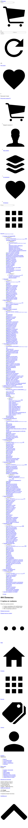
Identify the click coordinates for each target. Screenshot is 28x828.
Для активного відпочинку (9, 776)
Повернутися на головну (6, 613)
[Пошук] (13, 2)
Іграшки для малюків (8, 769)
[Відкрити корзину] (14, 29)
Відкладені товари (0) (6, 98)
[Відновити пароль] (14, 60)
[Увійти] (1, 31)
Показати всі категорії (6, 779)
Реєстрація (3, 65)
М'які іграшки (6, 772)
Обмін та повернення (8, 762)
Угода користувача (7, 760)
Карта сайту (3, 766)
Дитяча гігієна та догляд (8, 777)
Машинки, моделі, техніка (9, 774)
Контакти (5, 764)
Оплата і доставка (7, 761)
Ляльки (5, 771)
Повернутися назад (5, 611)
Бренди (5, 759)
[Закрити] (10, 237)
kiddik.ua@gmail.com (5, 787)
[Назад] (6, 237)
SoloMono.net (4, 796)
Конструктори (6, 773)
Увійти (2, 33)
